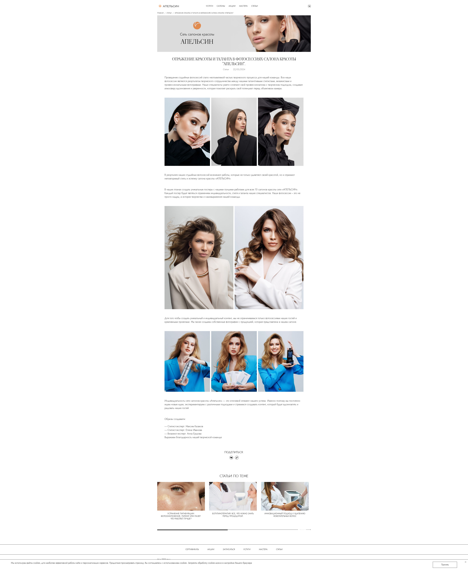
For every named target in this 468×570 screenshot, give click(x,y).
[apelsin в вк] (309, 6)
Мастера (243, 6)
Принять (445, 564)
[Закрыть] (465, 562)
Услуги (246, 549)
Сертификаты (192, 549)
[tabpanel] (181, 502)
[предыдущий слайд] (302, 529)
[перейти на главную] (168, 6)
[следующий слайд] (308, 529)
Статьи (254, 6)
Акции (232, 6)
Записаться (229, 549)
